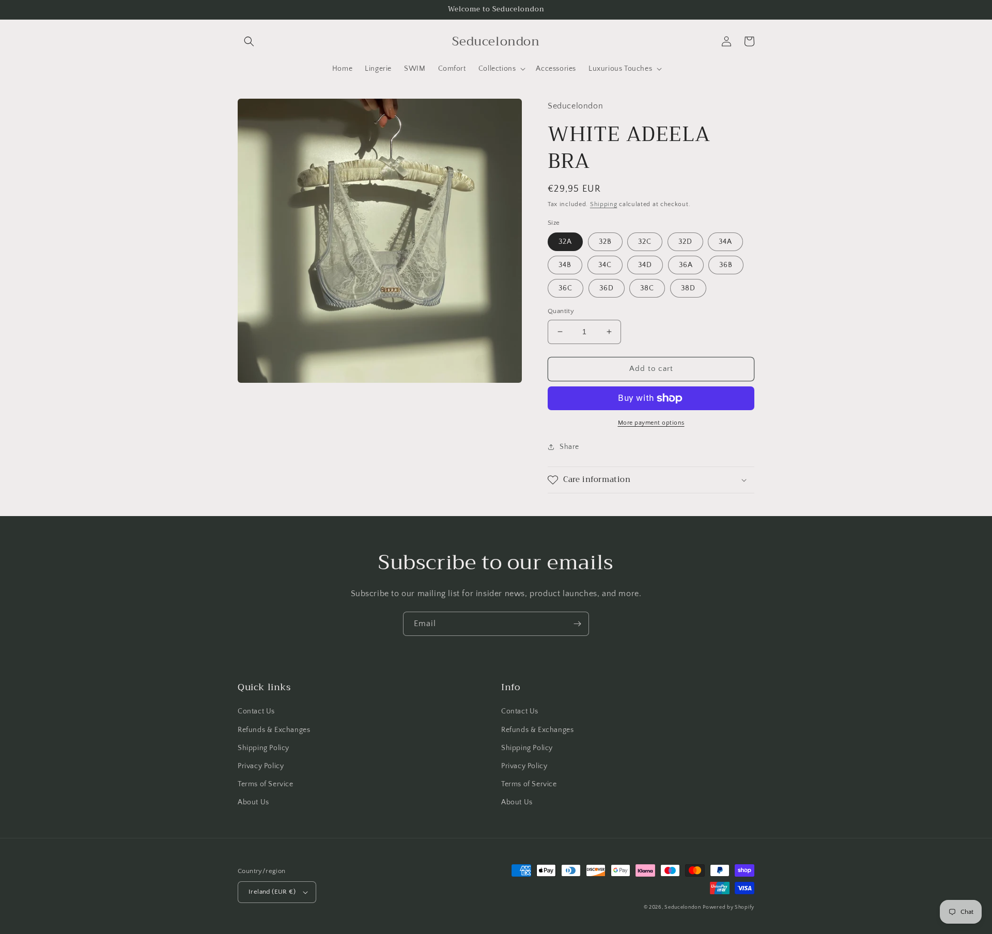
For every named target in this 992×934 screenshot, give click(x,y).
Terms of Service (265, 784)
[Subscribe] (577, 624)
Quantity (561, 311)
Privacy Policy (261, 766)
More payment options (651, 422)
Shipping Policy (263, 748)
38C (647, 288)
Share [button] (569, 447)
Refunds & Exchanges (274, 730)
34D (645, 265)
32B (605, 242)
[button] (249, 41)
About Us (253, 802)
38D (688, 288)
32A (565, 242)
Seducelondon (682, 907)
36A (686, 265)
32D (685, 242)
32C (645, 242)
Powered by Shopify (728, 907)
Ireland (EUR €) (272, 891)
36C (565, 288)
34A (725, 242)
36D (606, 288)
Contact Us (256, 711)
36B (726, 265)
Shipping (603, 204)
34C (605, 265)
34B (565, 265)
